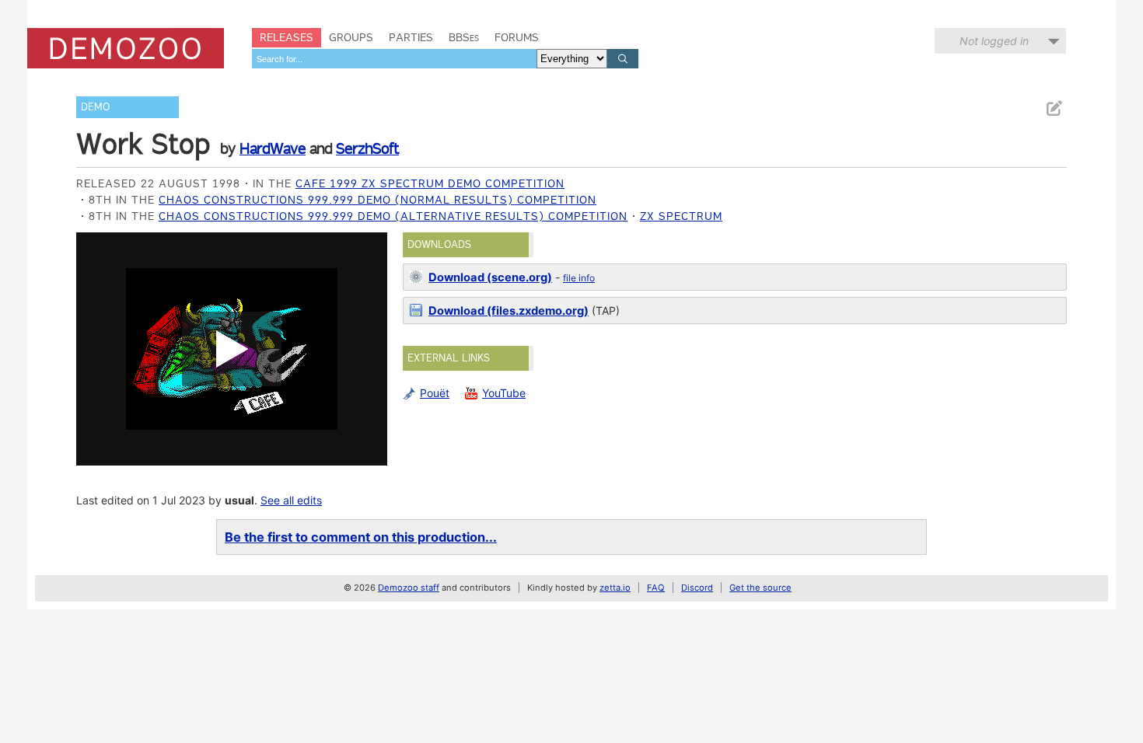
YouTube (504, 392)
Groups (351, 37)
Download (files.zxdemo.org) (508, 311)
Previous (95, 349)
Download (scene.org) (490, 277)
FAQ (656, 587)
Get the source (760, 587)
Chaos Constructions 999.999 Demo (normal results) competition (377, 200)
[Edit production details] (1053, 108)
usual (239, 500)
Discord (697, 587)
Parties (411, 37)
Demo (95, 106)
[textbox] (394, 58)
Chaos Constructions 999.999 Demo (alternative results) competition (393, 216)
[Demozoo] (125, 48)
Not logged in (994, 40)
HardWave (272, 148)
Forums (517, 37)
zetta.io (615, 587)
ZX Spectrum (681, 216)
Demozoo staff (408, 587)
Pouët (434, 392)
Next (367, 349)
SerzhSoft (367, 148)
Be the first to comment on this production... (361, 537)
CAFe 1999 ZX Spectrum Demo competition (430, 183)
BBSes (464, 37)
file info (579, 278)
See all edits (291, 500)
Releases (286, 37)
